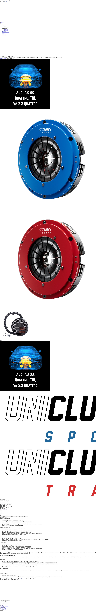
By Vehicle (6, 25)
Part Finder (6, 29)
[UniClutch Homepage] (5, 21)
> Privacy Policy (3, 608)
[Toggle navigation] (0, 23)
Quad (5, 26)
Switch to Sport (25, 516)
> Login (1, 610)
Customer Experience (5, 32)
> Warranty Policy (3, 609)
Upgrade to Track (19, 516)
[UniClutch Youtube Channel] (44, 19)
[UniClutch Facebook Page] (9, 19)
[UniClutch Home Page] (5, 581)
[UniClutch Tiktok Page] (80, 19)
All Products (6, 27)
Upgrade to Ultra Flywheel (4, 516)
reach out (21, 578)
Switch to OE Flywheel (12, 516)
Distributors (4, 31)
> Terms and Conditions (4, 606)
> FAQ (1, 605)
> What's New (2, 607)
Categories (4, 58)
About (3, 33)
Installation (6, 30)
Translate (7, 1)
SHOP (1, 58)
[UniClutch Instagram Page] (27, 19)
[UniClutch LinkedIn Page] (62, 19)
